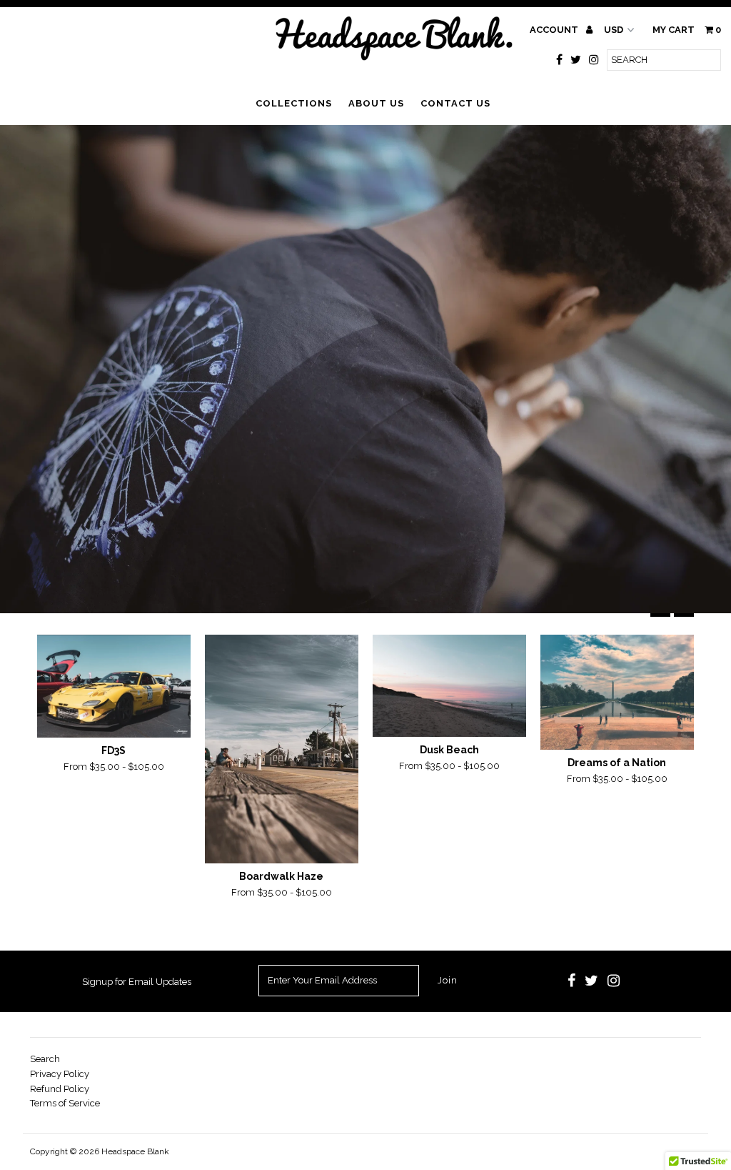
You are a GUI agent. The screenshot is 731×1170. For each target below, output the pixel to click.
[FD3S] (114, 686)
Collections (294, 103)
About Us (376, 103)
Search (45, 1059)
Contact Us (455, 103)
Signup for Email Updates (136, 981)
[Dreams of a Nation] (617, 692)
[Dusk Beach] (449, 686)
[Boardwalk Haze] (281, 749)
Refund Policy (59, 1089)
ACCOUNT (555, 29)
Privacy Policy (59, 1074)
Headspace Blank (135, 1151)
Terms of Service (65, 1103)
